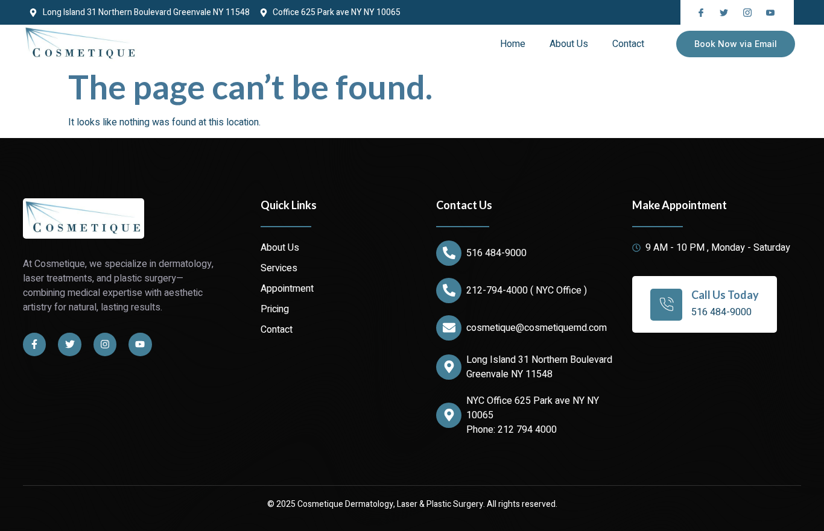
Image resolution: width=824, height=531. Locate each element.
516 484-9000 (496, 253)
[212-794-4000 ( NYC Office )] (448, 290)
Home (512, 44)
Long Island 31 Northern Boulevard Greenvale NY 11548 (539, 367)
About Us (569, 44)
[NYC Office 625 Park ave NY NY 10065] (448, 415)
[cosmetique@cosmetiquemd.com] (448, 328)
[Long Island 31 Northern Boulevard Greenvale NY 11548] (448, 367)
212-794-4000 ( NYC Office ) (526, 290)
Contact (628, 44)
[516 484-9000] (448, 253)
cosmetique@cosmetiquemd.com (536, 328)
